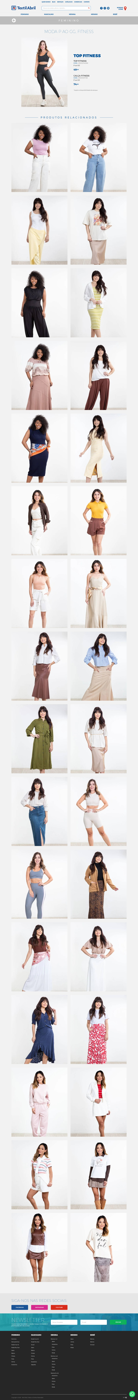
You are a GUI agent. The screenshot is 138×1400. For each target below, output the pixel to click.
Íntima (13, 1361)
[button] (132, 1394)
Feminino (25, 14)
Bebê (115, 14)
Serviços (60, 2)
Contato (87, 2)
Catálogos (68, 2)
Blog (53, 2)
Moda (53, 1352)
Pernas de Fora (15, 1341)
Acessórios (14, 1364)
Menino (94, 14)
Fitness (85, 31)
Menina (72, 14)
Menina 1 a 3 (54, 1339)
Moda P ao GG (60, 31)
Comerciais (78, 2)
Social (32, 1344)
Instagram (39, 1307)
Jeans (12, 1350)
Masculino (49, 14)
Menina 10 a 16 (55, 1373)
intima (72, 1341)
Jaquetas (33, 1364)
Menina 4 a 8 (54, 1356)
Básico (13, 1353)
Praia (12, 1359)
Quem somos (46, 2)
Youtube (59, 1307)
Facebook (20, 1307)
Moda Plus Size (15, 1347)
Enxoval (92, 1344)
